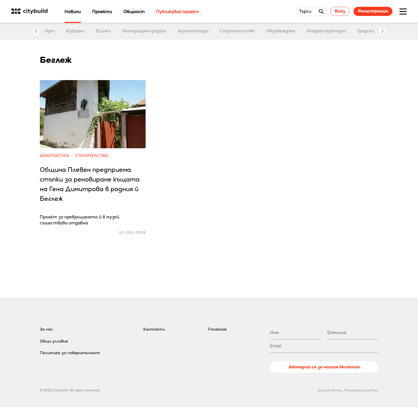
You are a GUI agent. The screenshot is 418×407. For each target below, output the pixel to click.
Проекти (102, 11)
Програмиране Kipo (361, 390)
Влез (340, 11)
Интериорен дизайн (144, 31)
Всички (103, 31)
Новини (73, 11)
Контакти (154, 329)
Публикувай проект (177, 11)
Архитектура (193, 31)
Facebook (217, 329)
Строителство (237, 31)
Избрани (75, 31)
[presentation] (36, 31)
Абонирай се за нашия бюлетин (324, 367)
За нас (46, 329)
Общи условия (54, 341)
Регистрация (373, 11)
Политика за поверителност (70, 352)
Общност (134, 11)
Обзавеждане (280, 31)
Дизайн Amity (330, 390)
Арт (50, 31)
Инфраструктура (326, 31)
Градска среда (372, 31)
